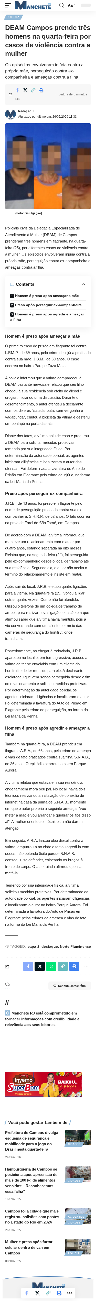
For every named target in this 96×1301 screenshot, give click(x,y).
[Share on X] (25, 90)
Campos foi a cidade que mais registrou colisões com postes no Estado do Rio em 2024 (32, 1217)
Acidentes (76, 1216)
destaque (49, 946)
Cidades (74, 1144)
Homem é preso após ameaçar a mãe (47, 296)
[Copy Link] (33, 90)
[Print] (41, 90)
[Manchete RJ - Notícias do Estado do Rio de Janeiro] (32, 5)
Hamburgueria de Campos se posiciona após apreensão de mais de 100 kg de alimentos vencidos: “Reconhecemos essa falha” (31, 1180)
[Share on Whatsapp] (51, 966)
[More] (17, 99)
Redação (24, 111)
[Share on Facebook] (17, 90)
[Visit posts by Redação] (10, 114)
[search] (61, 5)
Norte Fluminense (75, 946)
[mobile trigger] (9, 5)
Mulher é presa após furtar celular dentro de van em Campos (28, 1247)
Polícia (13, 17)
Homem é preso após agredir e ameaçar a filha (47, 317)
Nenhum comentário (72, 985)
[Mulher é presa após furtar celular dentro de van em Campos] (78, 1246)
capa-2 (33, 946)
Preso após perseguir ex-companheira (48, 305)
